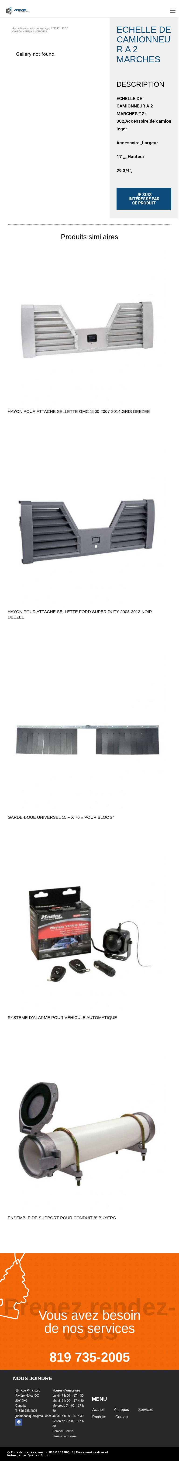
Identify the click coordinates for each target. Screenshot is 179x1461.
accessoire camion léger (36, 28)
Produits (99, 1417)
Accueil (16, 28)
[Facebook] (18, 1422)
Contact (121, 1417)
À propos (121, 1410)
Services (145, 1410)
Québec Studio (39, 1455)
